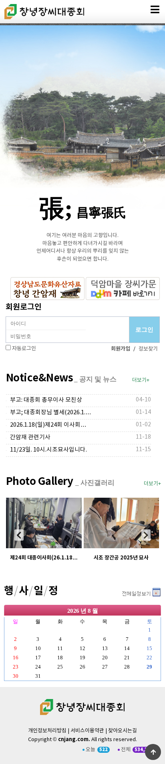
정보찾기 (148, 349)
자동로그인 (24, 349)
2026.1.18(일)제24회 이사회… (48, 425)
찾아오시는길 (122, 731)
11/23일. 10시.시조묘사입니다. (48, 449)
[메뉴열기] (155, 10)
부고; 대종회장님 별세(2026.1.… (50, 412)
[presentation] (19, 535)
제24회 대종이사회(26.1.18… (44, 558)
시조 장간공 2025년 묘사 (121, 558)
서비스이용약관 (87, 731)
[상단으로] (153, 752)
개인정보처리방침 (47, 731)
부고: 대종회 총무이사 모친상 (46, 400)
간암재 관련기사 (30, 437)
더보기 (141, 593)
